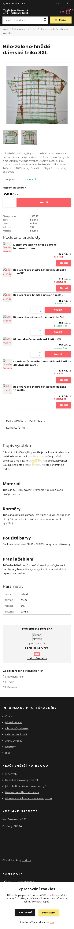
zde (52, 922)
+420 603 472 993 (15, 3)
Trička (33, 28)
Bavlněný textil (19, 28)
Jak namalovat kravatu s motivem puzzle (28, 798)
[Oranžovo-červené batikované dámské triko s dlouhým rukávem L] (7, 364)
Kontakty (10, 746)
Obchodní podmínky (16, 728)
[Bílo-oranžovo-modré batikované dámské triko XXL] (7, 272)
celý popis (8, 171)
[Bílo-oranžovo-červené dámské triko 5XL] (7, 319)
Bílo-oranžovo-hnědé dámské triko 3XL (38, 295)
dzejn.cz (26, 860)
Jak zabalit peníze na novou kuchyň (25, 786)
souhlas (51, 895)
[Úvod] (15, 11)
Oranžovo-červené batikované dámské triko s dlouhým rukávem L (42, 363)
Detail (64, 263)
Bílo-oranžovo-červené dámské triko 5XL (39, 317)
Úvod (5, 28)
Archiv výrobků (13, 740)
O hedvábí (11, 774)
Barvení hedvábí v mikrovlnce (22, 792)
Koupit (43, 202)
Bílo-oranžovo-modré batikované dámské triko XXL (39, 271)
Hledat (44, 20)
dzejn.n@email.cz (37, 658)
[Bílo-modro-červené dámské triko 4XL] (7, 341)
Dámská (12, 687)
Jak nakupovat (13, 722)
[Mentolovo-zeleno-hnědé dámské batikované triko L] (7, 247)
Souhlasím (49, 912)
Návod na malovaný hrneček (22, 780)
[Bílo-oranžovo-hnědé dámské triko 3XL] (7, 297)
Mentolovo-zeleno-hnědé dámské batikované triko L (35, 246)
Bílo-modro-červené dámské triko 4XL (37, 339)
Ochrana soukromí (16, 734)
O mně (9, 716)
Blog (7, 753)
